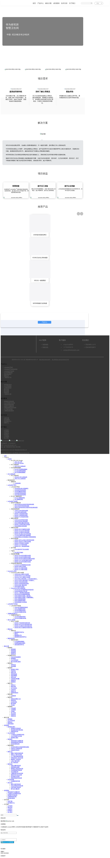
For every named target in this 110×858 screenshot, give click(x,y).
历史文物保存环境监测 (17, 785)
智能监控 (13, 680)
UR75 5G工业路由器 (20, 466)
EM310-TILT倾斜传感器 (20, 568)
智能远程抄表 (14, 731)
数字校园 (6, 391)
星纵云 (16, 633)
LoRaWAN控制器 (9, 371)
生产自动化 (14, 688)
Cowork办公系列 (12, 571)
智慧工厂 (13, 685)
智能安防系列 (11, 638)
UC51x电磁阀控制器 (19, 609)
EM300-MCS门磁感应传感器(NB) (23, 627)
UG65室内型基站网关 (20, 493)
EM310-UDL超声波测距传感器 (22, 555)
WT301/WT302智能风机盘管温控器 (24, 589)
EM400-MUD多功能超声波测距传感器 (24, 558)
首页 (34, 3)
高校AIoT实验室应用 (16, 748)
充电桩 (13, 711)
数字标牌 (13, 703)
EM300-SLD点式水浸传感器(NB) (23, 624)
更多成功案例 (11, 798)
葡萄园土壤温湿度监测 (17, 768)
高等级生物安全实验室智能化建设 (20, 747)
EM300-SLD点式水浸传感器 (21, 530)
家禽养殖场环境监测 (16, 778)
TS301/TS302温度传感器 (21, 510)
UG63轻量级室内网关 (20, 491)
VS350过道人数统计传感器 (21, 574)
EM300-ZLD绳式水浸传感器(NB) (23, 626)
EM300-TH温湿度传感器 (21, 513)
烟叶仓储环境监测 (16, 784)
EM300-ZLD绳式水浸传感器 (21, 532)
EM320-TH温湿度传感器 (21, 515)
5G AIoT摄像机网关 (19, 497)
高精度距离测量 (15, 678)
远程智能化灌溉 (15, 767)
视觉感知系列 (7, 374)
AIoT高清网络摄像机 (19, 472)
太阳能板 (13, 709)
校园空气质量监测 (9, 406)
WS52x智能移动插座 (20, 600)
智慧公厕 (13, 672)
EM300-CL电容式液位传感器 (22, 524)
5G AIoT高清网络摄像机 (20, 469)
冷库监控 (13, 689)
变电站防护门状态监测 (17, 757)
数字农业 (6, 389)
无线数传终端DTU (12, 613)
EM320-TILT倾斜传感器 (20, 569)
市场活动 (6, 433)
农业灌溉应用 (14, 771)
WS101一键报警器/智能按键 (22, 592)
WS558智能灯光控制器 (20, 602)
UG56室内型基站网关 (20, 490)
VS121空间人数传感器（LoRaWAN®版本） (26, 578)
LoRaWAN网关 (8, 367)
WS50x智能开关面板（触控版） (23, 596)
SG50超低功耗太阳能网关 (21, 488)
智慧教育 (13, 652)
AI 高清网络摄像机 (19, 641)
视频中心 (6, 422)
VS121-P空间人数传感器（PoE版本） (24, 580)
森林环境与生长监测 (16, 775)
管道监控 (13, 714)
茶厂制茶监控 (14, 762)
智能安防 (45, 347)
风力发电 (13, 712)
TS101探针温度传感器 (20, 512)
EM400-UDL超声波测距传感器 (22, 557)
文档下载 (6, 418)
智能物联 (45, 344)
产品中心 (40, 3)
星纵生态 (6, 375)
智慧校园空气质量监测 (17, 740)
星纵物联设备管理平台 (20, 636)
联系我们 (6, 434)
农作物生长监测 (15, 776)
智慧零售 (6, 392)
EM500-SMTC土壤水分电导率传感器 (24, 540)
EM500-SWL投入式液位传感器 (22, 541)
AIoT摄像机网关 (18, 499)
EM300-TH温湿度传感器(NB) (22, 623)
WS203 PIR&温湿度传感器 (21, 583)
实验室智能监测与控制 (10, 407)
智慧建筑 (13, 658)
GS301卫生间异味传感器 (21, 520)
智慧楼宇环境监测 (9, 401)
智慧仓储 (13, 677)
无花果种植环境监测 (16, 770)
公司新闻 (6, 436)
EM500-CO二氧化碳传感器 (21, 546)
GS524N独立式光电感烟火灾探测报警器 (25, 537)
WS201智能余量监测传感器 (21, 523)
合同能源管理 (7, 387)
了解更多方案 (7, 394)
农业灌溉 (13, 666)
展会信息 (10, 807)
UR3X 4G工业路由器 (20, 478)
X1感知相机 (17, 483)
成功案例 (56, 3)
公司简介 (6, 430)
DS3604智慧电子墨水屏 (20, 591)
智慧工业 (10, 751)
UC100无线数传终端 (19, 610)
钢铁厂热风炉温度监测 (17, 753)
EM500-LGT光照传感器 (20, 544)
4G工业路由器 (11, 474)
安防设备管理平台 (19, 644)
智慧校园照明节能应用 (17, 742)
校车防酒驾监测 (15, 744)
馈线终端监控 (14, 692)
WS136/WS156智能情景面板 (22, 594)
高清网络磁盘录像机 (19, 643)
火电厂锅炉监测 (15, 761)
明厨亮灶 (13, 671)
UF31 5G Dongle (19, 463)
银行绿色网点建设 (16, 661)
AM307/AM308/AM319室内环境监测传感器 (26, 507)
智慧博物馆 (14, 675)
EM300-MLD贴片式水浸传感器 (22, 533)
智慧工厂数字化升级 (16, 754)
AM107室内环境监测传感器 (21, 506)
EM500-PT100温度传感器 (21, 516)
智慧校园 (13, 650)
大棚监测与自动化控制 (17, 773)
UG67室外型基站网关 (20, 494)
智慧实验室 (14, 674)
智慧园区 (13, 649)
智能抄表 (13, 716)
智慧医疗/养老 (15, 669)
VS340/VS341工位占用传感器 (22, 575)
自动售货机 (14, 702)
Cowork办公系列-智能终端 (18, 588)
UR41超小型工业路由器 (20, 477)
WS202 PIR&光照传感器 (21, 582)
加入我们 (6, 437)
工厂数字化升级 (8, 409)
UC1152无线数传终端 (20, 612)
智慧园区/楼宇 (8, 384)
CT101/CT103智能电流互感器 (22, 565)
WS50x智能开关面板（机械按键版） (24, 597)
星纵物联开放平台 (19, 632)
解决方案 (48, 3)
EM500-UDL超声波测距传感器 (22, 561)
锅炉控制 (13, 686)
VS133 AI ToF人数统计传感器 (22, 577)
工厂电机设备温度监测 (17, 756)
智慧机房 (13, 654)
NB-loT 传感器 (11, 619)
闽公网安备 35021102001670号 (60, 359)
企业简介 (10, 809)
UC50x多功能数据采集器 (21, 607)
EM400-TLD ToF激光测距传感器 (23, 560)
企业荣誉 (6, 431)
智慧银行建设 (14, 737)
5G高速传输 (11, 779)
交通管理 (13, 695)
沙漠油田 (13, 708)
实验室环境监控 (15, 750)
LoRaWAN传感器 (13, 501)
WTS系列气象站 (18, 552)
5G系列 (10, 459)
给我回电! (10, 842)
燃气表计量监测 (15, 788)
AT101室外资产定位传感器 (21, 549)
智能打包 (13, 691)
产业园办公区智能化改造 (17, 734)
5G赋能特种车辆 (15, 781)
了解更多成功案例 (9, 410)
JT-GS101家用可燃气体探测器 (22, 535)
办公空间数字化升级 (9, 403)
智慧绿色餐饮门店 (16, 699)
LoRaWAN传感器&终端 (10, 369)
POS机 (13, 705)
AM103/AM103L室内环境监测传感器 (24, 504)
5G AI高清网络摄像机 (20, 470)
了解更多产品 (7, 377)
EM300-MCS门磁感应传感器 (22, 529)
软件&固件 (7, 419)
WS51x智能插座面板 (20, 599)
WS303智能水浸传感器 (20, 526)
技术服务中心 (7, 421)
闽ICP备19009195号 (45, 359)
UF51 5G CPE (18, 462)
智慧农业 (13, 664)
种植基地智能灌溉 (9, 404)
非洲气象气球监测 (16, 787)
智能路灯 (13, 681)
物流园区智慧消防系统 (17, 730)
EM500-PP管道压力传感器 (21, 543)
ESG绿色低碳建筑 (16, 657)
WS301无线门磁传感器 (20, 585)
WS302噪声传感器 (19, 586)
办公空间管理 (7, 386)
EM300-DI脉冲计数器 (20, 566)
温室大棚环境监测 (16, 765)
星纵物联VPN (18, 635)
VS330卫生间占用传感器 (21, 521)
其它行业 (10, 782)
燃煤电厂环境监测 (16, 759)
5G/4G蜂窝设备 (8, 372)
